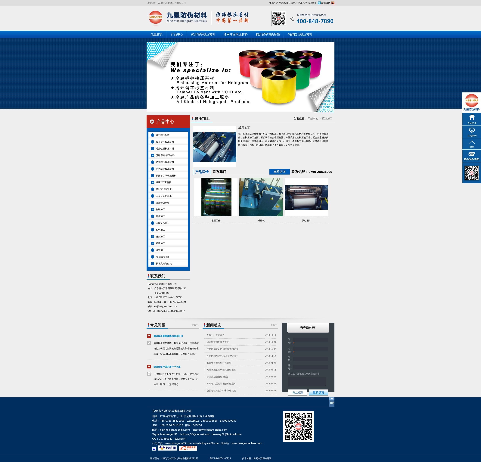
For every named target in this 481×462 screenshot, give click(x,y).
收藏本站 (273, 3)
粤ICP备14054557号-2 (220, 458)
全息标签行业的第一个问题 (167, 366)
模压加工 (160, 216)
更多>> (195, 325)
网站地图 (283, 3)
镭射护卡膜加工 (164, 189)
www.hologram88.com (206, 443)
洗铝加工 (160, 250)
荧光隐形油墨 (162, 257)
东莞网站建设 (265, 458)
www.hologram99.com (178, 443)
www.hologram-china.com (246, 443)
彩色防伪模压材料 (165, 169)
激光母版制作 (162, 202)
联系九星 (302, 3)
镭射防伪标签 (162, 135)
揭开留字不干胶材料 (166, 175)
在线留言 (292, 3)
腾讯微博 (312, 3)
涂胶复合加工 (162, 223)
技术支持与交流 (164, 263)
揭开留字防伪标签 (268, 34)
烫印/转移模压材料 (165, 155)
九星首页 (157, 34)
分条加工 (160, 236)
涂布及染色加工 (164, 196)
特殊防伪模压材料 (300, 34)
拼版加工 (160, 209)
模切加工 (160, 229)
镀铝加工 (160, 243)
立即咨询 (280, 171)
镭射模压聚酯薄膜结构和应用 (168, 336)
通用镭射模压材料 (236, 34)
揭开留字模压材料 (203, 34)
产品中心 (177, 34)
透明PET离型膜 (163, 182)
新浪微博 (325, 3)
